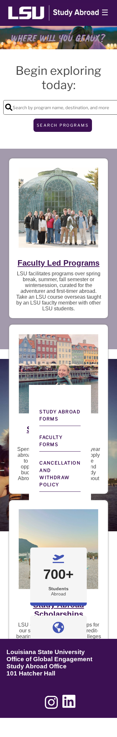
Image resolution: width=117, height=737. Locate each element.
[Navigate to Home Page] (55, 13)
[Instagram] (51, 704)
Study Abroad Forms (59, 415)
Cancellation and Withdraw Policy (60, 473)
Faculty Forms (50, 440)
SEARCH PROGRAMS (63, 125)
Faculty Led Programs (58, 263)
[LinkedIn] (68, 704)
